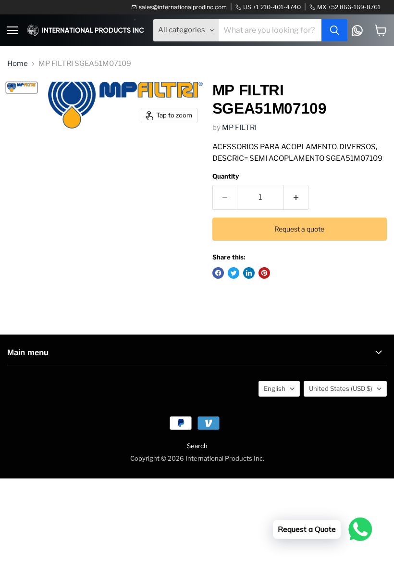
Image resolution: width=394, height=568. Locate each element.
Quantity (225, 176)
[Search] (334, 30)
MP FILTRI (239, 127)
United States (340, 388)
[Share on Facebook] (218, 273)
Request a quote (299, 229)
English (274, 388)
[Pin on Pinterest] (264, 273)
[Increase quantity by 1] (296, 197)
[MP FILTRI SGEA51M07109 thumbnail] (21, 87)
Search (197, 446)
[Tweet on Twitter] (233, 273)
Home (17, 64)
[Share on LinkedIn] (249, 273)
